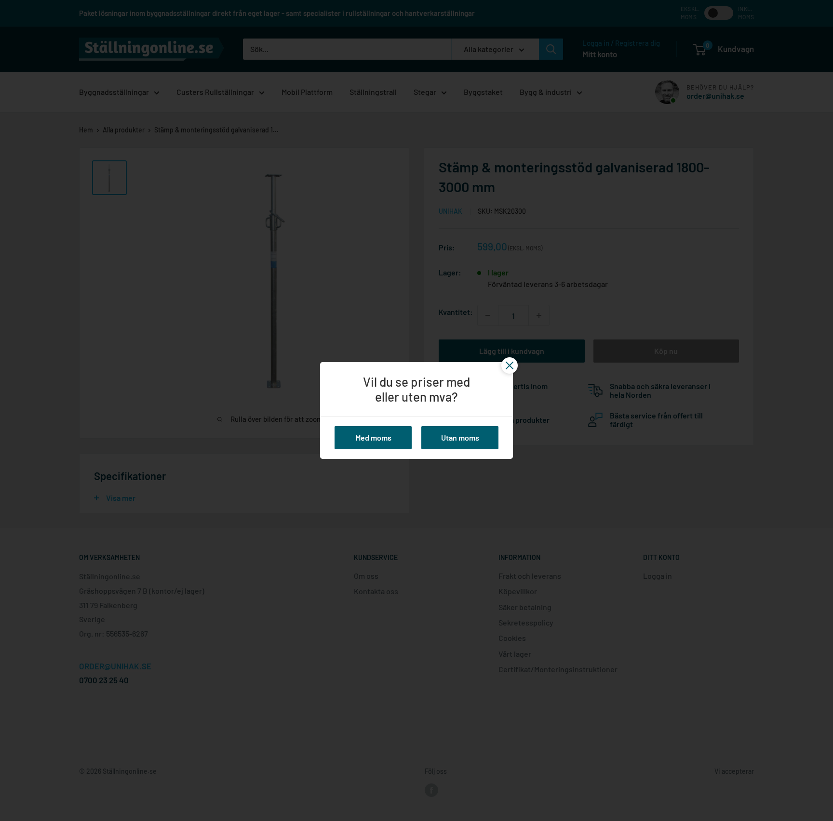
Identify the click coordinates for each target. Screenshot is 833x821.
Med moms (373, 437)
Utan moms (460, 437)
